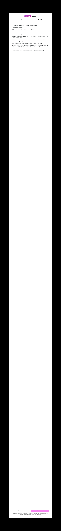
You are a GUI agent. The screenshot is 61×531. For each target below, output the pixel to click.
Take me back (21, 510)
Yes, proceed (40, 510)
